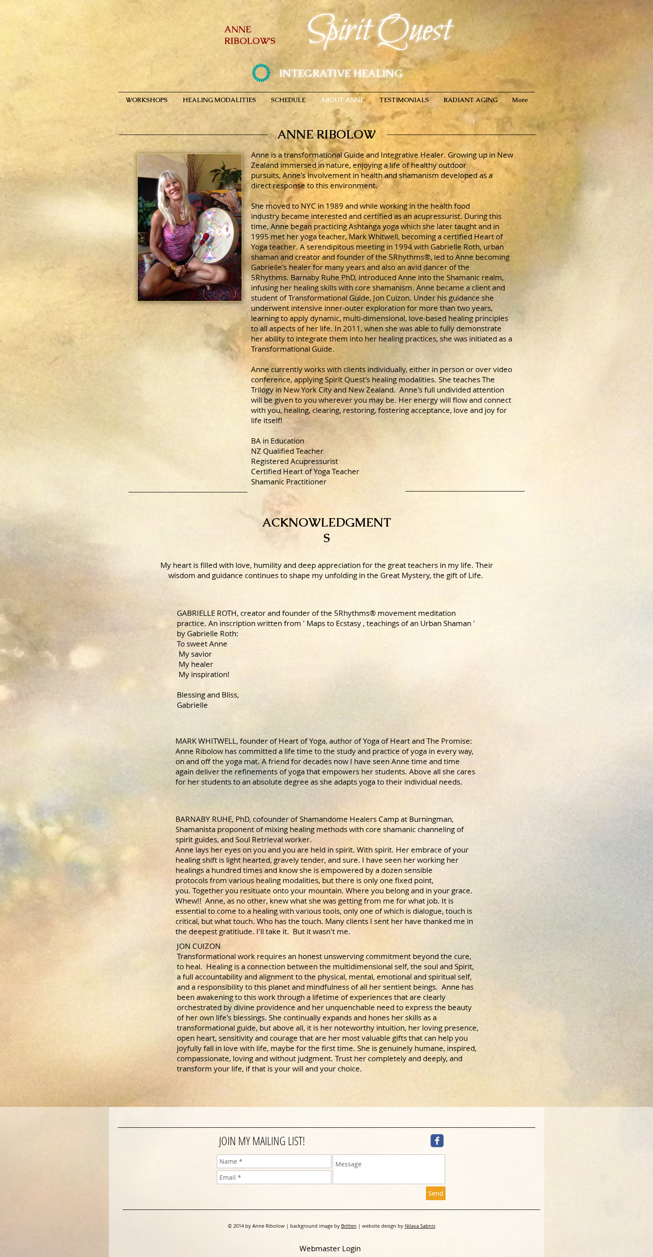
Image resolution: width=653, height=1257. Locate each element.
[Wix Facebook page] (437, 1140)
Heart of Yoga (302, 741)
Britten (349, 1225)
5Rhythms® (355, 613)
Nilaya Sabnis (420, 1225)
